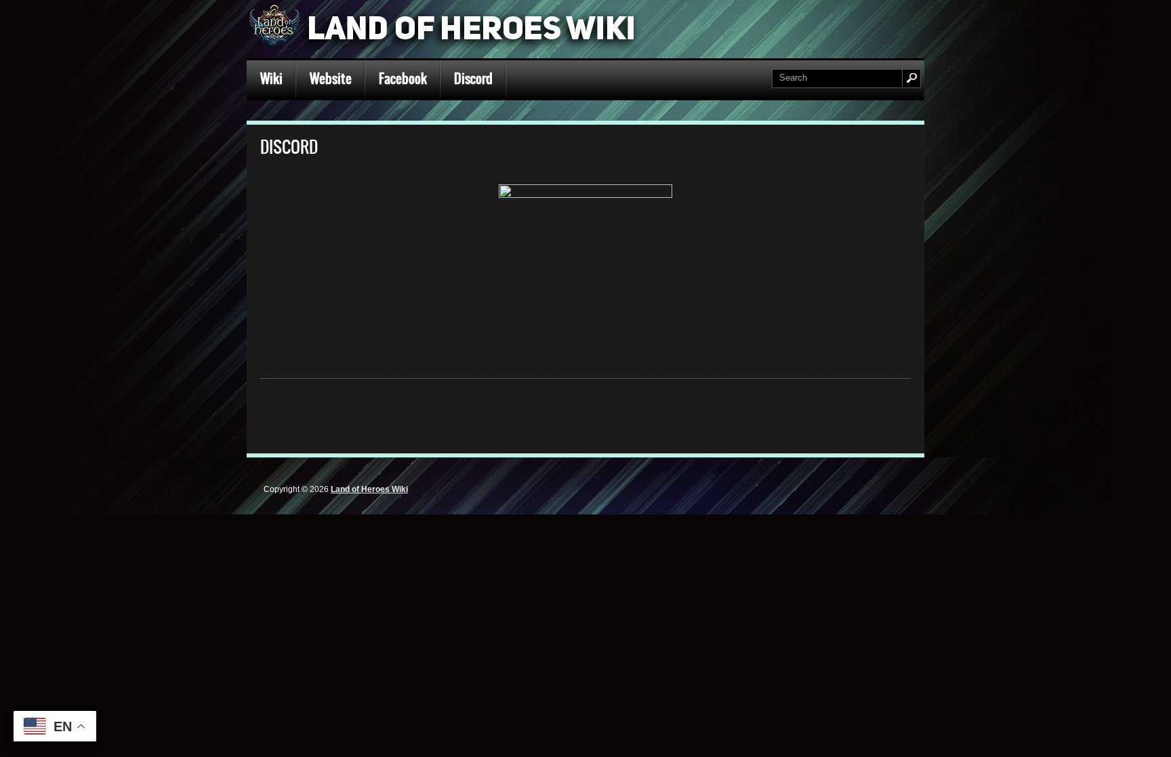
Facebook (403, 78)
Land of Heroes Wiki (369, 489)
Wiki (271, 78)
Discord (473, 78)
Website (331, 78)
